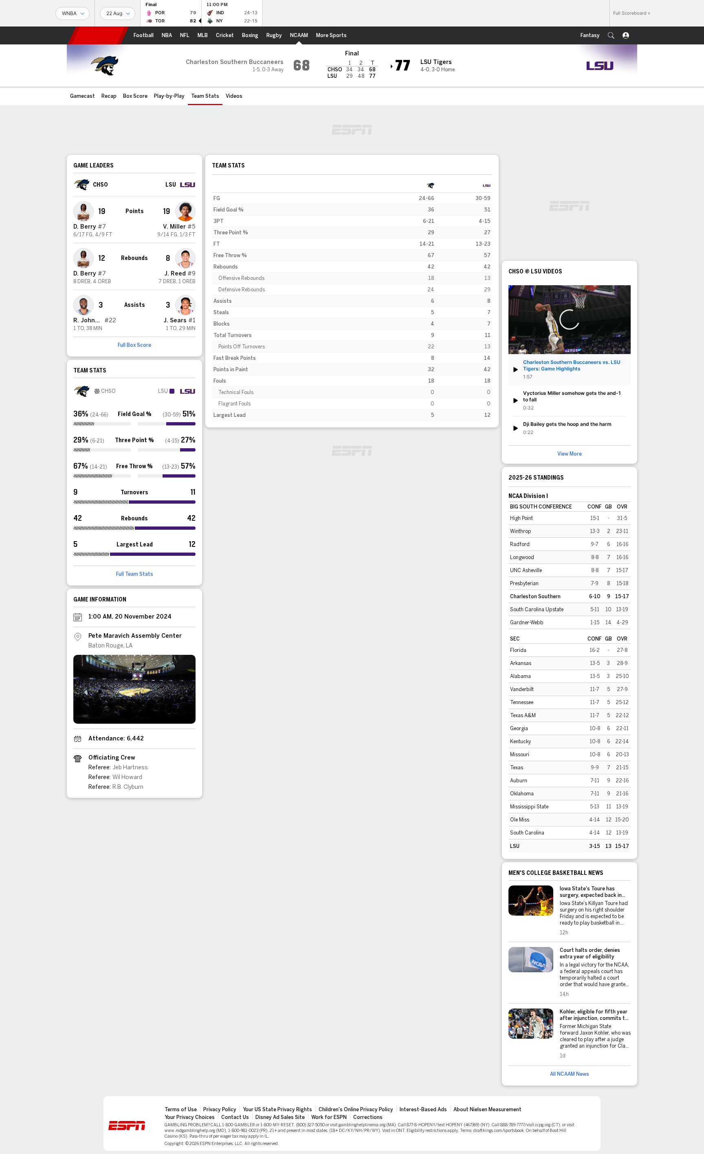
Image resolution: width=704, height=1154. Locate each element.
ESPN (98, 35)
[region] (352, 300)
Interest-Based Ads (423, 1109)
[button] (611, 35)
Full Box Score (134, 345)
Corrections (368, 1117)
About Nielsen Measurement (487, 1109)
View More (569, 454)
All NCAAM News (569, 1074)
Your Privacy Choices (190, 1117)
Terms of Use (181, 1109)
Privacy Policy (219, 1109)
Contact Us (235, 1117)
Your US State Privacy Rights (277, 1109)
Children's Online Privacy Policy (356, 1109)
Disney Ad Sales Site (280, 1117)
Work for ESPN (329, 1117)
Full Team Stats (134, 574)
